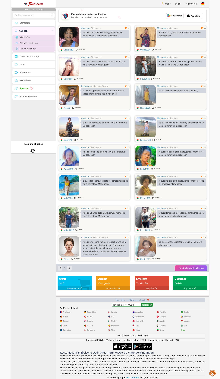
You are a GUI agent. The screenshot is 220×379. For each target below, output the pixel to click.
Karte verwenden (27, 48)
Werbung (110, 340)
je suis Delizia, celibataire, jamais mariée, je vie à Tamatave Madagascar (181, 182)
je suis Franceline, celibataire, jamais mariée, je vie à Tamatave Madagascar (105, 182)
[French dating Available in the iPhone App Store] (123, 344)
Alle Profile (24, 37)
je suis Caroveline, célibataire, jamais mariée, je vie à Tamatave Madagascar (180, 63)
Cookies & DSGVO (95, 340)
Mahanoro (85, 28)
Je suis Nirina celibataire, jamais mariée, (178, 90)
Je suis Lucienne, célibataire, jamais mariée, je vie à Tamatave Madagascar (181, 124)
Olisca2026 (145, 50)
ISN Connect (132, 377)
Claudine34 (69, 50)
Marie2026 (145, 198)
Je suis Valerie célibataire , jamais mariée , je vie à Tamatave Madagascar (104, 63)
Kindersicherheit (155, 340)
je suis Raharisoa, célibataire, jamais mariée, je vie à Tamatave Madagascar (181, 214)
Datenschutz (133, 340)
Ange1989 (68, 169)
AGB (144, 340)
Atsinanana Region (100, 86)
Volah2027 (69, 230)
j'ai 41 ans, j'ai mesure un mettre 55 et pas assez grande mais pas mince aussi (103, 92)
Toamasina (86, 86)
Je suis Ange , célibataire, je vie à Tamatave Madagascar (103, 153)
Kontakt (169, 340)
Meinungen (143, 335)
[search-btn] (51, 15)
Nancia (67, 108)
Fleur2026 (145, 79)
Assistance (212, 373)
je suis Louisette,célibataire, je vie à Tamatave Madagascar (104, 124)
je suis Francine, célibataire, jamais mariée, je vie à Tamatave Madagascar (180, 153)
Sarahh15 (68, 140)
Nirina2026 (145, 108)
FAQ (177, 340)
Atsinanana (96, 28)
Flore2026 (145, 230)
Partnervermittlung (28, 43)
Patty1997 (144, 169)
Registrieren (191, 3)
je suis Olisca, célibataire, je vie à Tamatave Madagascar (180, 34)
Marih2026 (145, 259)
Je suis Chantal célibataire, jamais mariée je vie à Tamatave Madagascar (103, 214)
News (119, 335)
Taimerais (35, 3)
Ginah (66, 259)
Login (177, 3)
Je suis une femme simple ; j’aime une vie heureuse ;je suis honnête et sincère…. (102, 34)
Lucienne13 (145, 140)
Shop (133, 335)
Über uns (120, 340)
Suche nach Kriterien (193, 268)
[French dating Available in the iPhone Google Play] (142, 344)
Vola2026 (68, 198)
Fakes (126, 335)
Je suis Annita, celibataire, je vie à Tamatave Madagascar (180, 243)
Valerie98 (68, 79)
